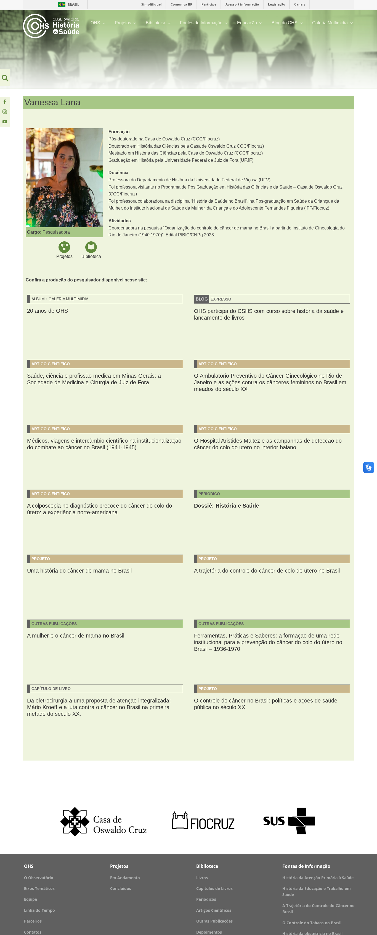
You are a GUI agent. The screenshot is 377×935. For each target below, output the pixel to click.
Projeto (40, 559)
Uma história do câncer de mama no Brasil (79, 571)
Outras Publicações (54, 623)
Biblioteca (91, 256)
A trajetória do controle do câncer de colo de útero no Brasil (267, 571)
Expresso (221, 299)
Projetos (64, 256)
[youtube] (4, 121)
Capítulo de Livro (51, 688)
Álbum (38, 299)
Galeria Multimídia (68, 299)
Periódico (209, 494)
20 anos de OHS (47, 311)
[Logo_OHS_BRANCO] (51, 15)
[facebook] (4, 102)
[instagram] (4, 111)
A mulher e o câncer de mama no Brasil (75, 636)
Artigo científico (50, 364)
